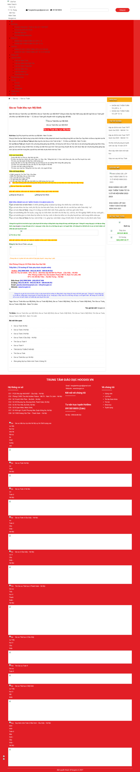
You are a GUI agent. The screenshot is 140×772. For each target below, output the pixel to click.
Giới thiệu (14, 24)
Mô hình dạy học (20, 33)
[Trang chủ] (12, 21)
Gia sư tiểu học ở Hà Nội (23, 450)
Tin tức (13, 80)
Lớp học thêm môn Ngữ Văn (25, 63)
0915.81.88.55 (122, 233)
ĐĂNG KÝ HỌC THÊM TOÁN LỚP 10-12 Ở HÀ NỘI (32, 52)
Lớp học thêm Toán (21, 60)
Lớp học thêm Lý (20, 72)
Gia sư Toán (25, 98)
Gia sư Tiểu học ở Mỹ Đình (24, 686)
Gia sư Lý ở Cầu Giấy (22, 653)
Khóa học (14, 38)
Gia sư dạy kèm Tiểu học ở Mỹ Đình (27, 702)
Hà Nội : (68, 415)
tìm (16, 244)
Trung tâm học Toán (21, 74)
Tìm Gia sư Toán (98, 301)
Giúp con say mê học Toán (118, 158)
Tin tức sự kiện (115, 121)
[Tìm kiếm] (110, 10)
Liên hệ (13, 94)
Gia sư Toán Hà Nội (20, 326)
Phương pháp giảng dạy (23, 35)
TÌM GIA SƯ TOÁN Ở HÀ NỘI (24, 349)
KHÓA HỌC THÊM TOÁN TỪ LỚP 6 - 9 (28, 41)
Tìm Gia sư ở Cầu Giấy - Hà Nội (26, 536)
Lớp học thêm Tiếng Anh (23, 66)
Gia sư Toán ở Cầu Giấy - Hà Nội (25, 338)
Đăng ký (122, 10)
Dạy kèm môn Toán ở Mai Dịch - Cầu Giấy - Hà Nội (33, 723)
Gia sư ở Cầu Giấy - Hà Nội (24, 552)
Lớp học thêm (16, 58)
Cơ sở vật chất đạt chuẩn (23, 30)
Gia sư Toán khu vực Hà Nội (23, 357)
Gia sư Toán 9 (18, 345)
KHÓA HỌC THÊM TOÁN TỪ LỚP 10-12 (29, 44)
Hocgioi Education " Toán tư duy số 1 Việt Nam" (31, 27)
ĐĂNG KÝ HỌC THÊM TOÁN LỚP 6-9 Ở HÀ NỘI (31, 49)
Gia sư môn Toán (25, 205)
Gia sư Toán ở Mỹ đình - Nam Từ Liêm (23, 304)
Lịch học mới (114, 167)
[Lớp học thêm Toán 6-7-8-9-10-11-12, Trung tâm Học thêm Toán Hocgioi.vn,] (12, 10)
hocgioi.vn (19, 226)
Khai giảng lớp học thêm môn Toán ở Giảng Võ (30, 361)
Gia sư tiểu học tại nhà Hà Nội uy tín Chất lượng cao (33, 423)
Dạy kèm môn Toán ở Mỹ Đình (25, 750)
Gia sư (15, 98)
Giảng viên (15, 55)
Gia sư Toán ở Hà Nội (21, 330)
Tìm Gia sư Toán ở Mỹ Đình (81, 301)
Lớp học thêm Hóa (21, 69)
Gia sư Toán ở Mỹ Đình (61, 301)
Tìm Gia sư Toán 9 (20, 342)
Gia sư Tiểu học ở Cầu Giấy (24, 637)
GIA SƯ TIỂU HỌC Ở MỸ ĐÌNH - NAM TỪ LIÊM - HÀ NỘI (35, 607)
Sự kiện (17, 86)
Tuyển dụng (15, 91)
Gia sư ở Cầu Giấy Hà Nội (24, 502)
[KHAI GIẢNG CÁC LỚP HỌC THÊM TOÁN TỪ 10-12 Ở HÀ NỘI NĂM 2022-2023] (119, 178)
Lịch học (14, 46)
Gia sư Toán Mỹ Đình (44, 301)
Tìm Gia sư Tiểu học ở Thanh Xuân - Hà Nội (30, 586)
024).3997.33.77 (122, 240)
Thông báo (18, 88)
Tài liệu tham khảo (17, 77)
